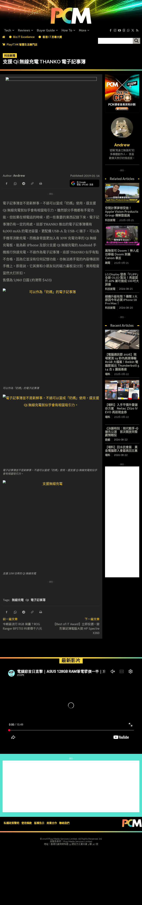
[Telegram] (23, 183)
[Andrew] (122, 127)
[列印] (40, 183)
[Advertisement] (122, 521)
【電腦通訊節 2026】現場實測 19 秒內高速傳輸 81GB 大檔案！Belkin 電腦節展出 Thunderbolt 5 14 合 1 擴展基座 (122, 362)
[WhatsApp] (15, 183)
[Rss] (137, 30)
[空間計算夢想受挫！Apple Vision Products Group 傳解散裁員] (122, 192)
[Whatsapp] (128, 30)
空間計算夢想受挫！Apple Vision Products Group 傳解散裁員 (121, 211)
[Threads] (124, 30)
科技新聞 (9, 55)
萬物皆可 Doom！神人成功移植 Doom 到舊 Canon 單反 (122, 254)
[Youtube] (119, 30)
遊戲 (107, 439)
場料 (107, 374)
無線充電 (18, 600)
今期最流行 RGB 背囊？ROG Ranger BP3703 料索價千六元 (22, 626)
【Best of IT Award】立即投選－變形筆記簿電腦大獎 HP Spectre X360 (76, 628)
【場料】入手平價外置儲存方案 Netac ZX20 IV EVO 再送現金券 (121, 408)
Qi (27, 600)
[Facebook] (110, 30)
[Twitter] (133, 30)
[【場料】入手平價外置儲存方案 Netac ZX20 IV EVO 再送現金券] (122, 389)
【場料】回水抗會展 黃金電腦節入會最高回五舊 (121, 448)
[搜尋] (136, 41)
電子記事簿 (38, 600)
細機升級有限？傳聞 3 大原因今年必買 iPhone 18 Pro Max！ (121, 300)
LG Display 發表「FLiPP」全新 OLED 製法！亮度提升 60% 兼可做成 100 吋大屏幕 (122, 279)
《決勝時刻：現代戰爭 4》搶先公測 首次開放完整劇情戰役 (121, 432)
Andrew (19, 175)
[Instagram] (115, 30)
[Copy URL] (32, 183)
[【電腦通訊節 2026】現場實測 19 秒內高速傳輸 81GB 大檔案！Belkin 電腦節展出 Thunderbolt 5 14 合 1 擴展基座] (122, 339)
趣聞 (107, 262)
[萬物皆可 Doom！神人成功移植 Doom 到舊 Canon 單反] (122, 235)
